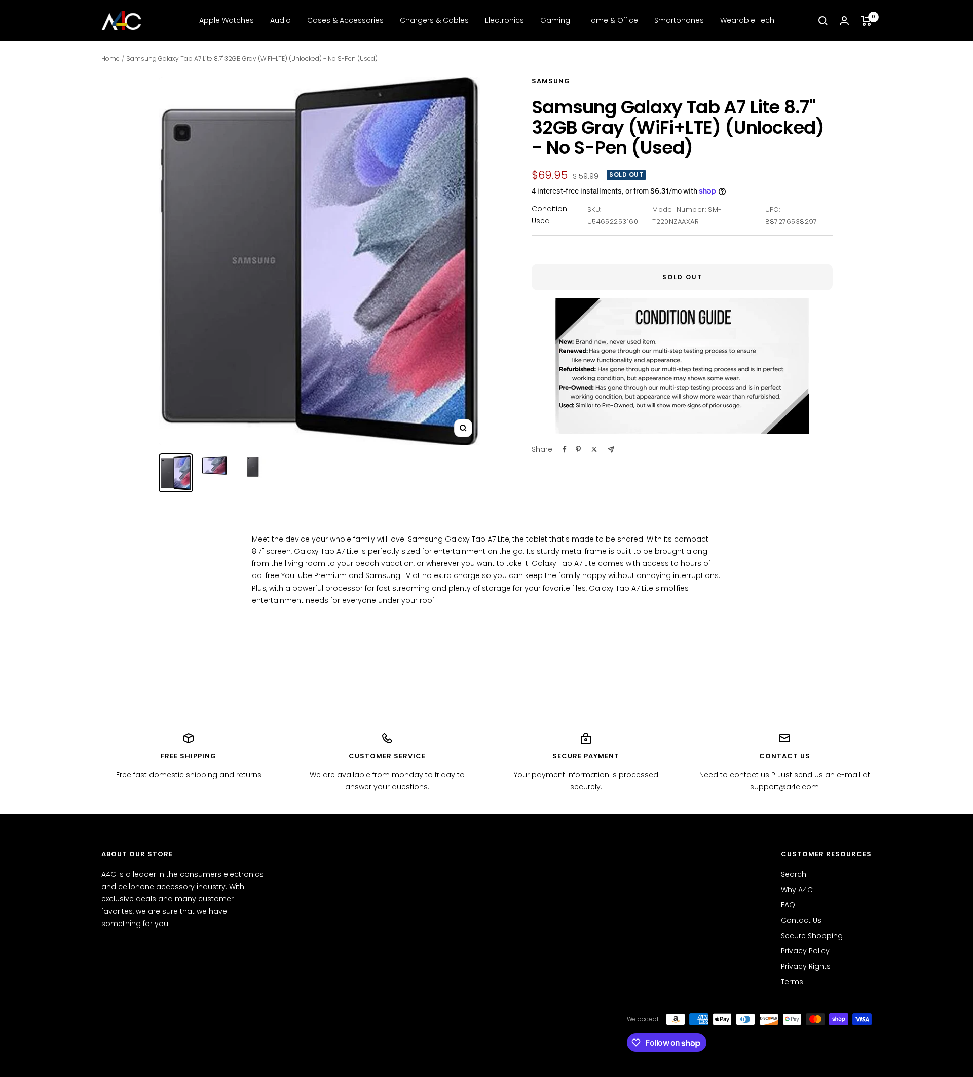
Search (793, 874)
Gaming (555, 20)
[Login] (844, 20)
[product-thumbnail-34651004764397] (253, 466)
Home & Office (612, 20)
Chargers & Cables (434, 20)
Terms (792, 982)
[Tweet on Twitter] (594, 449)
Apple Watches (226, 20)
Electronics (504, 20)
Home (110, 58)
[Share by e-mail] (611, 449)
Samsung (551, 81)
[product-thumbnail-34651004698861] (214, 465)
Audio (280, 20)
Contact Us (801, 920)
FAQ (788, 905)
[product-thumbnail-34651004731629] (176, 472)
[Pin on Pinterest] (578, 449)
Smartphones (679, 20)
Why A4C (797, 889)
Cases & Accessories (345, 20)
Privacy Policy (805, 951)
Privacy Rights (806, 966)
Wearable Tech (747, 20)
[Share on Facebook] (565, 449)
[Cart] (866, 21)
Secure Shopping (812, 936)
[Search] (823, 20)
